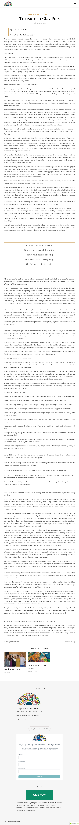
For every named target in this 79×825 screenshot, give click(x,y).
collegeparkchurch (12, 642)
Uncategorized (44, 14)
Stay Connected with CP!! (39, 729)
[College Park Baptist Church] (8, 3)
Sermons (32, 14)
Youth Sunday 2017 (12, 669)
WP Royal (17, 821)
